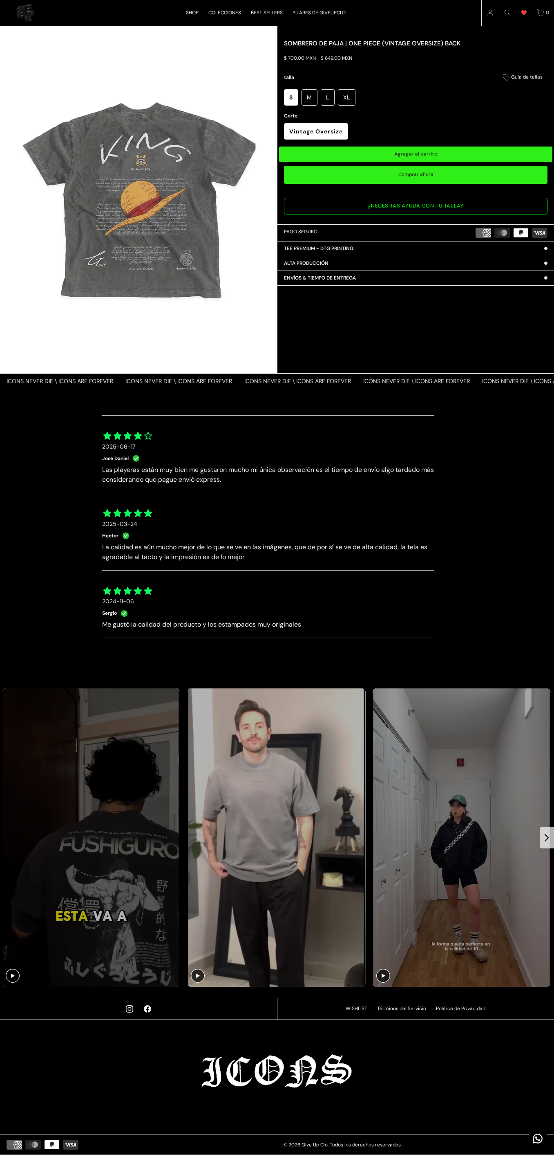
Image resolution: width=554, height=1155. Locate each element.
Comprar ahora (415, 174)
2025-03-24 (119, 524)
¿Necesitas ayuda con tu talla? (416, 205)
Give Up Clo (315, 1144)
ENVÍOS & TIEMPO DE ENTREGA (320, 278)
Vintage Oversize (316, 131)
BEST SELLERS (267, 12)
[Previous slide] (7, 838)
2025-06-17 (118, 446)
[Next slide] (547, 838)
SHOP (192, 12)
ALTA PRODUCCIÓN (306, 263)
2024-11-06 (118, 601)
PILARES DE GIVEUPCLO (319, 12)
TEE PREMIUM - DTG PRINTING (318, 248)
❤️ (524, 12)
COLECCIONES (224, 12)
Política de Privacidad (460, 1008)
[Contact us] (537, 1138)
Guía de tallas (526, 77)
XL (346, 97)
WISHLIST (356, 1008)
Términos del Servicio (401, 1008)
